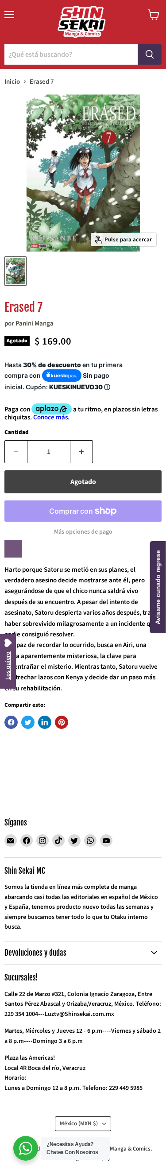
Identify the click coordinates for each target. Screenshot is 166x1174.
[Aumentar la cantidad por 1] (81, 451)
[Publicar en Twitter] (28, 722)
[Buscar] (150, 54)
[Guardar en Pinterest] (61, 722)
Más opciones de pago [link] (83, 531)
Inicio (12, 81)
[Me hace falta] (13, 549)
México (79, 1124)
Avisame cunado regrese (158, 587)
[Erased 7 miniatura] (15, 271)
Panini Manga (34, 323)
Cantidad (16, 432)
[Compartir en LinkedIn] (44, 722)
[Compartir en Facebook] (11, 722)
